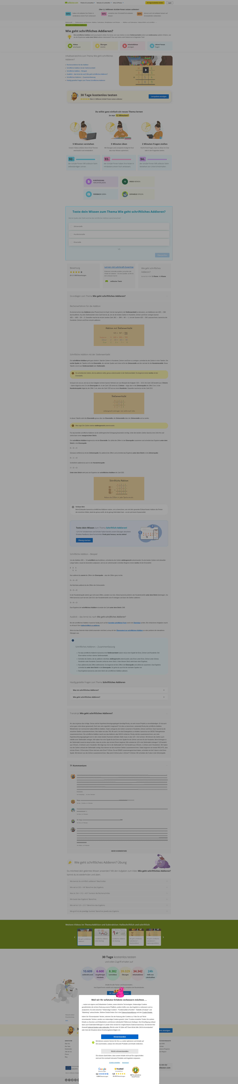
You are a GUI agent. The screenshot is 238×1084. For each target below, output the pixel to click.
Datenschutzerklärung (129, 1012)
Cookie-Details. (147, 1012)
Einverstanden (120, 1037)
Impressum (125, 1062)
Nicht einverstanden (119, 1051)
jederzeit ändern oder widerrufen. (99, 1027)
